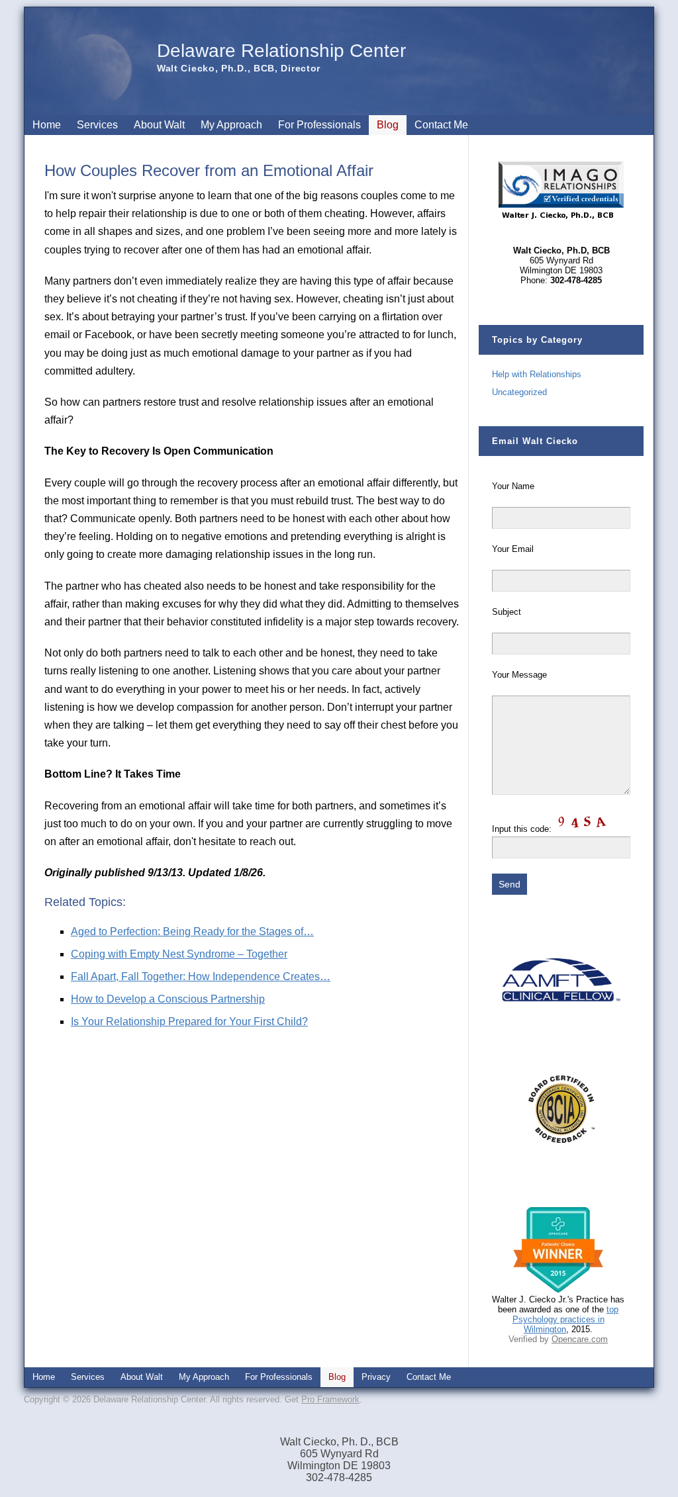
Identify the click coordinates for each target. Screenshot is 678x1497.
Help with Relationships (536, 374)
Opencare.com (580, 1339)
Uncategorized (519, 392)
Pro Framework (330, 1399)
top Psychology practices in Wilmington (565, 1319)
